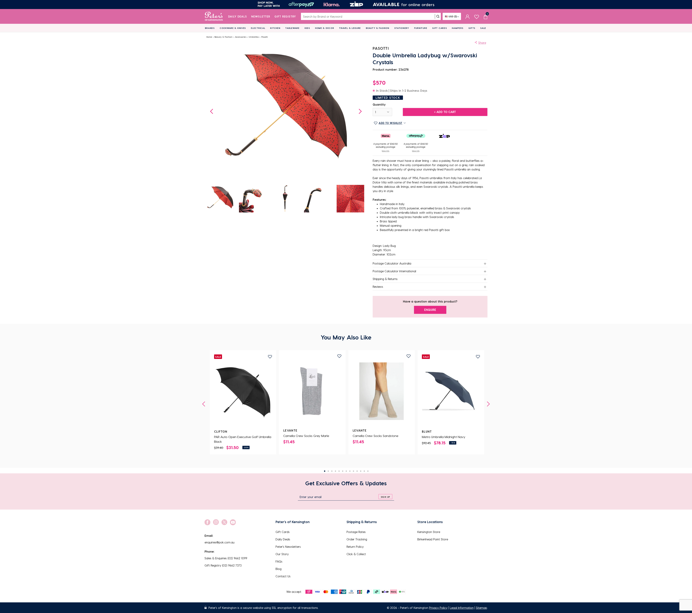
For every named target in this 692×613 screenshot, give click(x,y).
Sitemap (481, 607)
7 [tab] (346, 471)
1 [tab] (324, 471)
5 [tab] (339, 471)
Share (482, 42)
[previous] (205, 404)
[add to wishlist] (270, 356)
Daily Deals (237, 16)
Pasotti (264, 36)
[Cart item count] (485, 16)
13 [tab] (368, 471)
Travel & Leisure (350, 28)
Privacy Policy (438, 607)
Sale (483, 28)
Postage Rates (356, 532)
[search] (438, 16)
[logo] (214, 16)
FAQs (279, 561)
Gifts (471, 28)
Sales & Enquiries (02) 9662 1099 (226, 558)
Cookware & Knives (233, 28)
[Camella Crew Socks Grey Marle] (312, 391)
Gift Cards (439, 28)
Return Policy (355, 546)
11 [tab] (360, 471)
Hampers (457, 28)
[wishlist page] (476, 16)
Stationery (401, 28)
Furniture (420, 28)
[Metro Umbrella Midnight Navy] (451, 392)
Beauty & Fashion (377, 28)
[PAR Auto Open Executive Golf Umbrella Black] (243, 392)
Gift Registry (285, 16)
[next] (487, 404)
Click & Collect (356, 554)
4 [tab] (335, 471)
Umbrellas (254, 36)
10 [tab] (357, 471)
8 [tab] (350, 471)
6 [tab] (342, 471)
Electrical (258, 28)
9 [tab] (353, 471)
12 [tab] (364, 471)
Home (209, 36)
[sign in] (467, 16)
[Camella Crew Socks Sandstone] (381, 391)
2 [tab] (328, 471)
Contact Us (283, 576)
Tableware (292, 28)
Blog (278, 568)
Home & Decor (324, 28)
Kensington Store (428, 532)
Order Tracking (357, 539)
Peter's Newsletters (288, 546)
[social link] (207, 522)
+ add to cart (445, 112)
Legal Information (462, 607)
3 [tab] (331, 471)
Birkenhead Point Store (432, 539)
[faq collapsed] (485, 263)
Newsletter (260, 16)
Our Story (282, 554)
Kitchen (275, 28)
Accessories (240, 36)
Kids (307, 28)
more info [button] (385, 151)
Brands (210, 28)
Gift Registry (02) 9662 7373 (223, 565)
